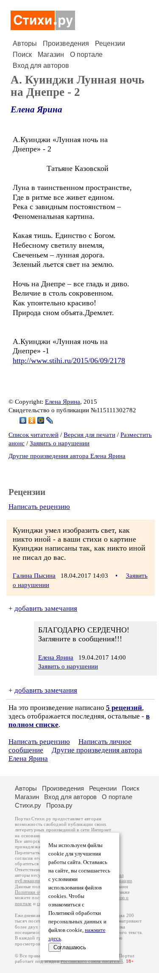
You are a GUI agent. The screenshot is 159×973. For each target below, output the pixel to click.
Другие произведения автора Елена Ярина (67, 456)
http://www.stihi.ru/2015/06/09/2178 (69, 360)
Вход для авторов (41, 65)
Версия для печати (89, 434)
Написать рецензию (39, 507)
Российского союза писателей (92, 961)
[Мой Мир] (40, 420)
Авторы (25, 43)
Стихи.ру (28, 805)
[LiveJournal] (49, 420)
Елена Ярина (36, 109)
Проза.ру (59, 805)
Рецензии (110, 43)
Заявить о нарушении (59, 443)
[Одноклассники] (32, 420)
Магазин (51, 54)
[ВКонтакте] (23, 420)
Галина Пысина (34, 575)
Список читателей (33, 434)
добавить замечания (45, 608)
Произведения (66, 43)
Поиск (22, 54)
